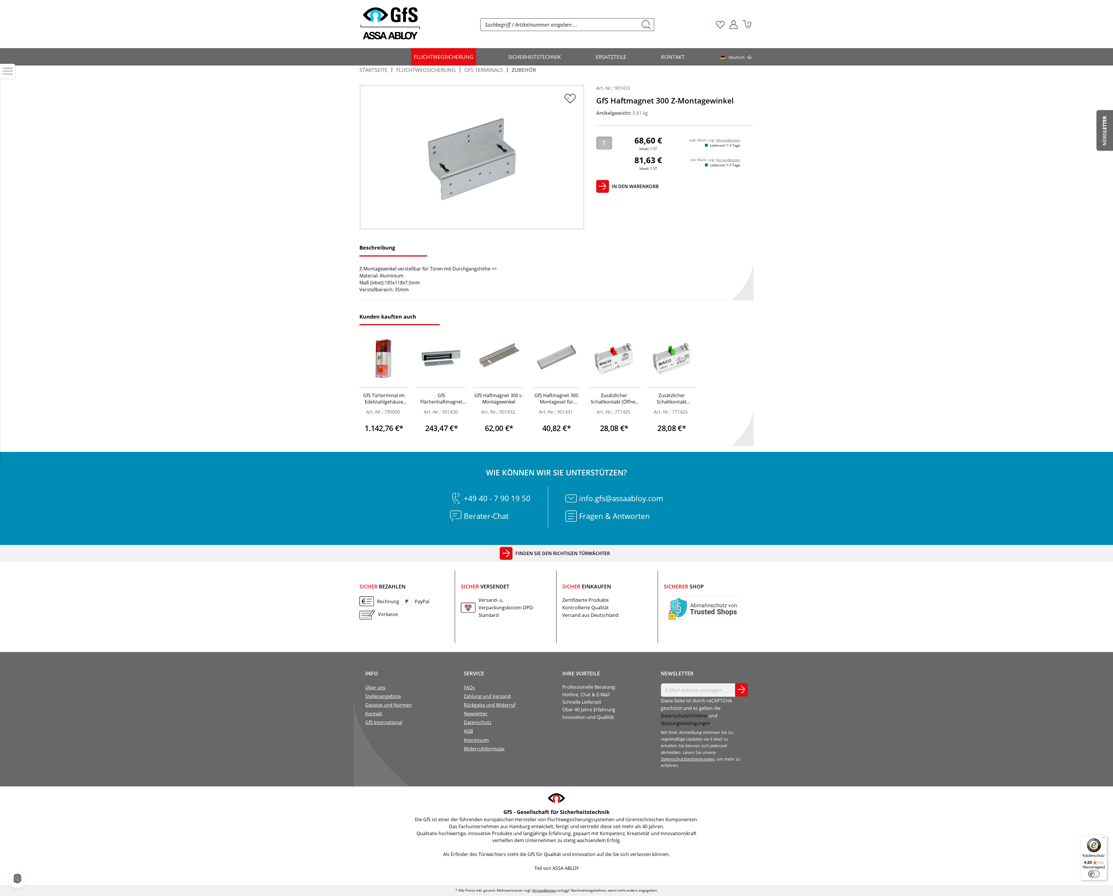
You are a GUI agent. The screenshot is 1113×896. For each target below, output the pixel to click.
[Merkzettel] (720, 25)
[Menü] (1103, 838)
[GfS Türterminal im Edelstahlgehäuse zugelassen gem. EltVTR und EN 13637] (383, 359)
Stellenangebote (383, 696)
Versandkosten (728, 140)
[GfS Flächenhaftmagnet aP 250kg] (441, 359)
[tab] (393, 248)
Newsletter (476, 713)
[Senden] (741, 690)
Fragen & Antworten (614, 516)
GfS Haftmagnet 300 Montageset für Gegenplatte (556, 399)
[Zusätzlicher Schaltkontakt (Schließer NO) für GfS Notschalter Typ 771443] (671, 359)
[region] (472, 157)
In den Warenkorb (635, 186)
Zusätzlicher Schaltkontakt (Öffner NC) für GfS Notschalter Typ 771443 (614, 399)
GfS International (383, 722)
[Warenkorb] (747, 25)
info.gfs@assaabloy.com (621, 498)
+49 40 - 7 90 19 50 (497, 498)
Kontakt (373, 713)
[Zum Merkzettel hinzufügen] (570, 98)
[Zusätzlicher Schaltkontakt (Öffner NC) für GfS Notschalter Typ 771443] (614, 359)
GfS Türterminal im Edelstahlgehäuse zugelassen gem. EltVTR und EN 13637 (383, 399)
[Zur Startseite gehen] (390, 23)
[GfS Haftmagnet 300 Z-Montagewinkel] (472, 157)
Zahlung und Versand (487, 696)
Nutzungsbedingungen (686, 723)
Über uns (375, 687)
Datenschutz (477, 722)
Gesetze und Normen (388, 705)
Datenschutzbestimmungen (688, 759)
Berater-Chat (486, 516)
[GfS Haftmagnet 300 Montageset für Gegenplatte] (556, 359)
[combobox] (559, 24)
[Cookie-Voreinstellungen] (17, 878)
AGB (468, 731)
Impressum (476, 740)
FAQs (469, 687)
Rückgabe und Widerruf (489, 705)
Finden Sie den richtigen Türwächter (562, 553)
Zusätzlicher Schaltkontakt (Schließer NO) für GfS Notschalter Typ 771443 (671, 399)
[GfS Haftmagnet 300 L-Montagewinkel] (498, 359)
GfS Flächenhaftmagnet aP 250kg (441, 399)
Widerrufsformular (484, 749)
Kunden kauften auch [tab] (387, 316)
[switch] (1094, 873)
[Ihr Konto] (733, 25)
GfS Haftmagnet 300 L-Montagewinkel (498, 398)
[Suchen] (646, 24)
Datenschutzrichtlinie (684, 716)
